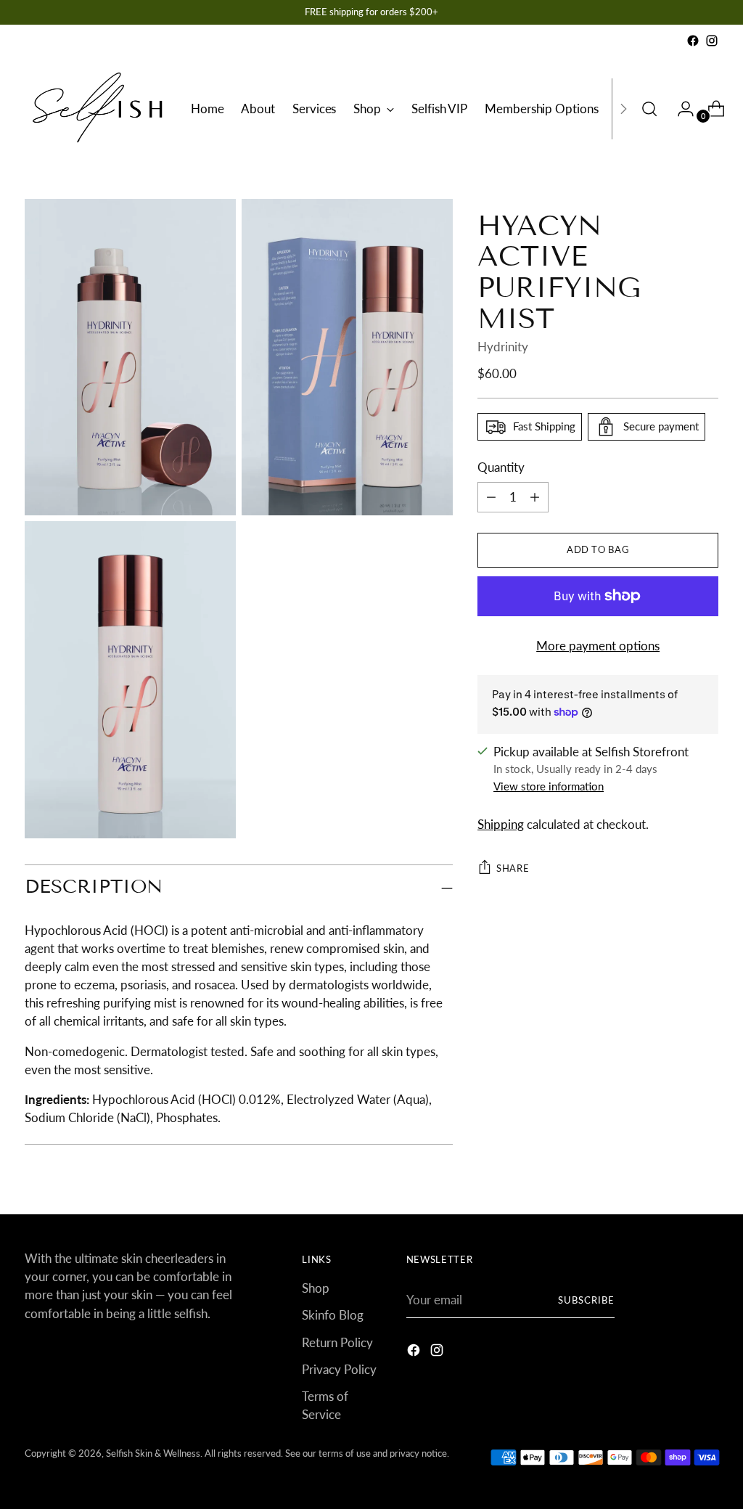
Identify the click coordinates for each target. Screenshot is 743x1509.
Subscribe (586, 1300)
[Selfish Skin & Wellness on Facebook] (692, 40)
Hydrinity (502, 346)
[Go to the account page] (679, 108)
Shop (315, 1288)
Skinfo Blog (333, 1314)
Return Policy (337, 1342)
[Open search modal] (649, 108)
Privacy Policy (339, 1369)
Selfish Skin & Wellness (153, 1453)
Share (512, 868)
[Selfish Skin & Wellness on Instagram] (711, 40)
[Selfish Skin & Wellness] (97, 108)
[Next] (623, 109)
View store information (548, 786)
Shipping (500, 824)
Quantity (501, 467)
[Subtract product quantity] (535, 497)
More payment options (598, 645)
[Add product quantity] (491, 497)
